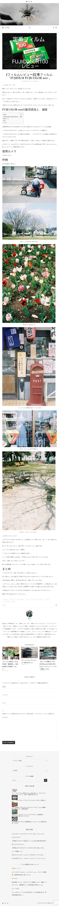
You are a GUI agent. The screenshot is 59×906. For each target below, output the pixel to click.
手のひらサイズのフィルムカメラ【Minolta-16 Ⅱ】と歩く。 (28, 855)
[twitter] (26, 1)
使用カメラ (6, 118)
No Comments (34, 81)
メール (5, 695)
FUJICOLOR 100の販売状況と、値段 (12, 116)
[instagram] (29, 1)
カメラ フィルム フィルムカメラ (35, 599)
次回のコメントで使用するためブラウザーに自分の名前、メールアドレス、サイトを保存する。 (28, 713)
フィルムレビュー (31, 71)
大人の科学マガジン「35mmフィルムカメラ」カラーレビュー (29, 858)
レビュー (39, 71)
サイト (4, 703)
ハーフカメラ (6, 601)
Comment (5, 717)
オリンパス (12, 599)
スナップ (47, 599)
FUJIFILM (5, 599)
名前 (4, 687)
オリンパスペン (20, 599)
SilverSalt (14, 878)
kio (4, 605)
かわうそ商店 (15, 888)
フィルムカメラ (22, 71)
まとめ (5, 122)
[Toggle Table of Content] (20, 114)
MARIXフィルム (16, 868)
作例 (4, 120)
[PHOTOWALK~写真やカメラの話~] (29, 14)
